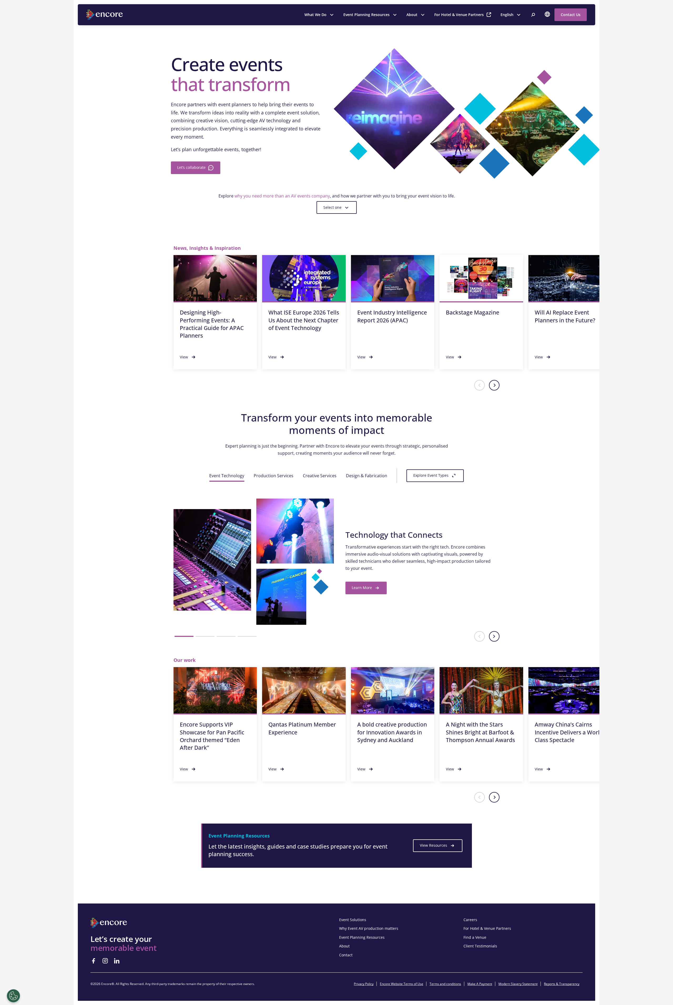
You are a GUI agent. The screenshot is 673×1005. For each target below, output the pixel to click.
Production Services (273, 476)
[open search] (533, 15)
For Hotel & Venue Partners (459, 14)
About (411, 14)
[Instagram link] (105, 961)
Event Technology (226, 476)
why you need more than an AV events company (282, 196)
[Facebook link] (93, 961)
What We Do (315, 14)
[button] (479, 385)
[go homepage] (105, 14)
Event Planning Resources (366, 14)
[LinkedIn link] (117, 961)
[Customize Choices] (13, 995)
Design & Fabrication (366, 476)
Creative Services (319, 476)
